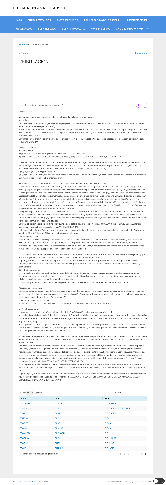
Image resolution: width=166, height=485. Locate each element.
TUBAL (23, 413)
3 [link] (133, 454)
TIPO (56, 438)
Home (25, 44)
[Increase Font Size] (138, 105)
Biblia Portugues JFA (73, 29)
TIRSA (57, 413)
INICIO (19, 20)
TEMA (108, 428)
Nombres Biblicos (100, 29)
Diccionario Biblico (137, 20)
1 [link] (124, 454)
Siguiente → (141, 53)
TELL (107, 433)
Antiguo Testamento (39, 20)
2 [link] (128, 454)
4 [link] (137, 454)
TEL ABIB (109, 448)
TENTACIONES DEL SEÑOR (118, 408)
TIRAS (57, 423)
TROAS (23, 448)
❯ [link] (145, 454)
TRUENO (24, 418)
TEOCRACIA (110, 403)
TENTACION (111, 413)
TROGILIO (24, 438)
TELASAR (109, 443)
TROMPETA (25, 433)
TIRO (56, 418)
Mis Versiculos (24, 29)
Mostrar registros (30, 393)
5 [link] (141, 454)
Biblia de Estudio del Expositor (101, 20)
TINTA (57, 443)
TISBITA (58, 403)
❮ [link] (120, 454)
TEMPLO (109, 418)
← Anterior (24, 53)
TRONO (23, 428)
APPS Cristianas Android (129, 29)
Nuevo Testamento (67, 20)
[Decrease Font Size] (145, 105)
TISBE (57, 408)
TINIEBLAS (59, 448)
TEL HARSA (110, 438)
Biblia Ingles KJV (47, 29)
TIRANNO (58, 428)
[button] (51, 398)
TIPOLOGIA (59, 433)
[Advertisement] (83, 84)
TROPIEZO (25, 423)
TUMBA (23, 408)
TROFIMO (24, 443)
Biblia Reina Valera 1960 (39, 8)
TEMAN (108, 423)
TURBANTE (25, 403)
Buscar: (118, 393)
